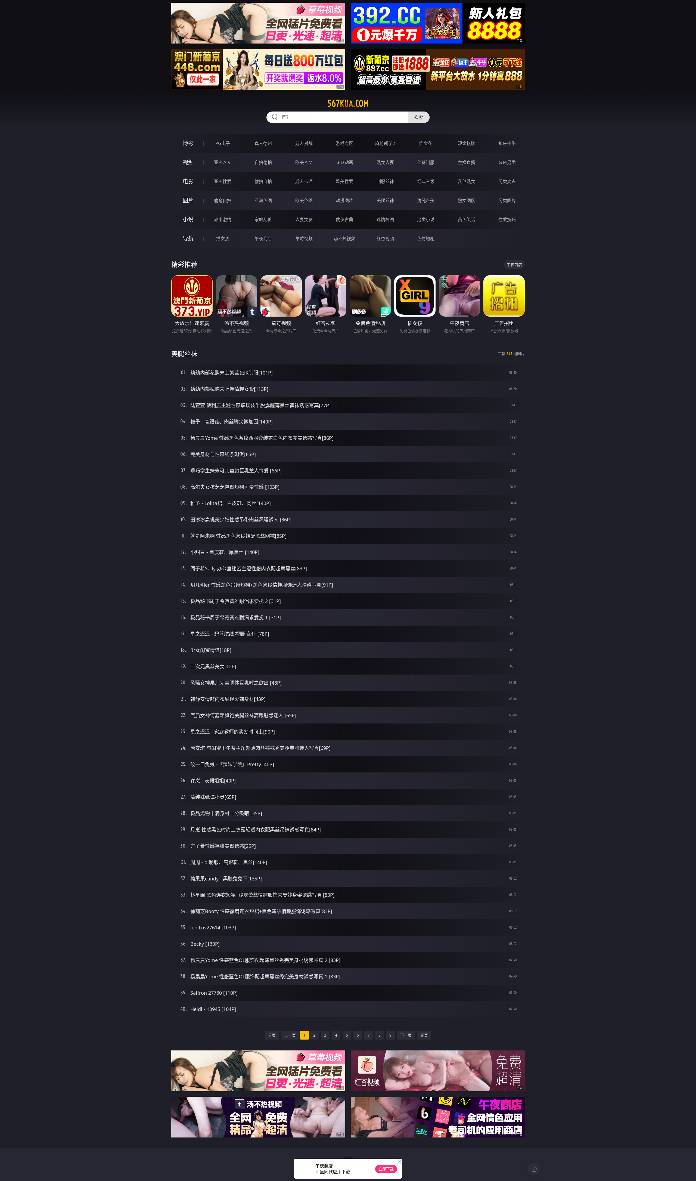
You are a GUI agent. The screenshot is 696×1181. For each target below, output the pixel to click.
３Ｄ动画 (344, 162)
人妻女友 (304, 219)
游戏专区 (344, 143)
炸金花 (425, 143)
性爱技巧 (507, 219)
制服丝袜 (385, 181)
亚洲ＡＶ (222, 162)
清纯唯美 (425, 200)
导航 (188, 238)
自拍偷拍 (263, 162)
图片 (188, 200)
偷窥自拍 (222, 200)
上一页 (290, 1035)
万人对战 (304, 143)
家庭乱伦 (263, 219)
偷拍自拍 (263, 181)
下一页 (406, 1035)
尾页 (424, 1035)
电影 (188, 181)
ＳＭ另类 (507, 162)
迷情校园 (385, 219)
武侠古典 (344, 219)
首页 (272, 1035)
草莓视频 (304, 239)
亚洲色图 (263, 200)
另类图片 (507, 200)
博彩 (188, 143)
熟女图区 (466, 200)
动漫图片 (344, 200)
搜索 (418, 117)
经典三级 (425, 181)
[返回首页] (533, 1169)
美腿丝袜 (385, 200)
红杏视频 (385, 239)
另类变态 (507, 181)
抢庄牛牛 (507, 143)
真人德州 (263, 143)
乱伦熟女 (466, 181)
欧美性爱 (344, 181)
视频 (188, 162)
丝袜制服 (425, 162)
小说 (188, 219)
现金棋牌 (466, 143)
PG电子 (222, 143)
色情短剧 (425, 239)
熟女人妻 (385, 162)
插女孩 (222, 239)
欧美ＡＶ (304, 162)
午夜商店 (263, 239)
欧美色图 (304, 200)
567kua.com (348, 103)
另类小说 (425, 219)
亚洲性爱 (222, 181)
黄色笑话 (466, 219)
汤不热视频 (344, 239)
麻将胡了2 (385, 143)
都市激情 (222, 219)
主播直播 (466, 162)
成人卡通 (304, 181)
